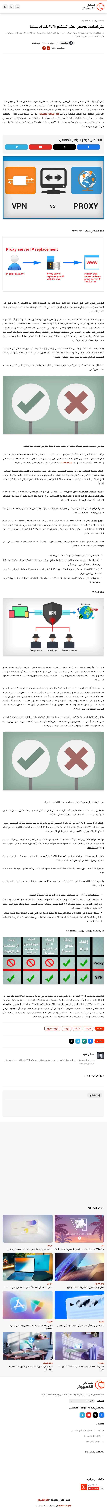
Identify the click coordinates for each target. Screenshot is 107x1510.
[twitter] (64, 147)
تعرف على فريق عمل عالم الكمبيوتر (85, 1430)
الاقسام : (100, 1401)
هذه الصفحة (66, 462)
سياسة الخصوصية (93, 1442)
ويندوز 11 (101, 1362)
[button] (90, 1041)
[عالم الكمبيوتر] (93, 6)
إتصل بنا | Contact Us (92, 1436)
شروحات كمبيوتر (52, 1028)
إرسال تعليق (95, 1095)
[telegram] (16, 147)
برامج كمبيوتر (99, 1283)
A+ (48, 48)
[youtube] (40, 147)
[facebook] (88, 147)
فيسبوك (101, 1321)
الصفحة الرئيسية (98, 20)
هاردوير (50, 1283)
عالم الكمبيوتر (43, 1500)
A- (44, 48)
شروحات (66, 1028)
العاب (102, 1245)
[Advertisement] (53, 78)
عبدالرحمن (64, 42)
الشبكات (84, 20)
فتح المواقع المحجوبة (49, 114)
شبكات (77, 1028)
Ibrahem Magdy (64, 1505)
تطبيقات (50, 1321)
